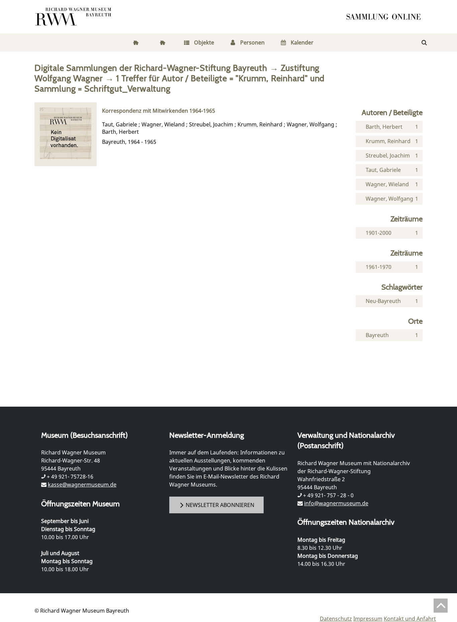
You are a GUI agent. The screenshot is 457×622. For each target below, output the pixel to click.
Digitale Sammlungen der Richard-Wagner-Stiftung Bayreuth (150, 68)
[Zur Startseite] (386, 17)
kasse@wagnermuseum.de (82, 484)
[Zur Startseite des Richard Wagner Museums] (74, 17)
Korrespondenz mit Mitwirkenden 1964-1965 (158, 111)
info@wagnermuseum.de (336, 503)
